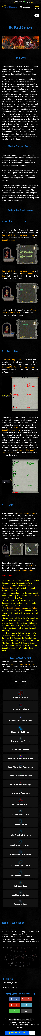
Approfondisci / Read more (17, 1033)
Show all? (19, 682)
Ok (32, 1033)
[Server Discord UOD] (25, 7)
